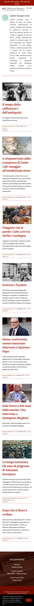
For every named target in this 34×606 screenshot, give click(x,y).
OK (28, 600)
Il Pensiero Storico (10, 591)
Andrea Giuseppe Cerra (9, 126)
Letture (29, 197)
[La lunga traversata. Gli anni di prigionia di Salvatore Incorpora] (17, 449)
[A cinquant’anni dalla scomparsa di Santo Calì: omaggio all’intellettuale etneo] (17, 146)
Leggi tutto (5, 130)
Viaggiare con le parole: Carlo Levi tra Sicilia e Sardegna (16, 231)
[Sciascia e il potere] (17, 272)
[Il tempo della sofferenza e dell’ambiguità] (17, 92)
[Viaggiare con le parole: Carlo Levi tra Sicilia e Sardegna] (17, 215)
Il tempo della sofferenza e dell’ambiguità (12, 108)
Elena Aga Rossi (8, 498)
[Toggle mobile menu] (31, 8)
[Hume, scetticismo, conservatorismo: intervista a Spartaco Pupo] (17, 326)
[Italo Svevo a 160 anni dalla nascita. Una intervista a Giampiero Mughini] (17, 393)
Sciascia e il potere (14, 285)
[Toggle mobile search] (27, 8)
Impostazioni (9, 604)
